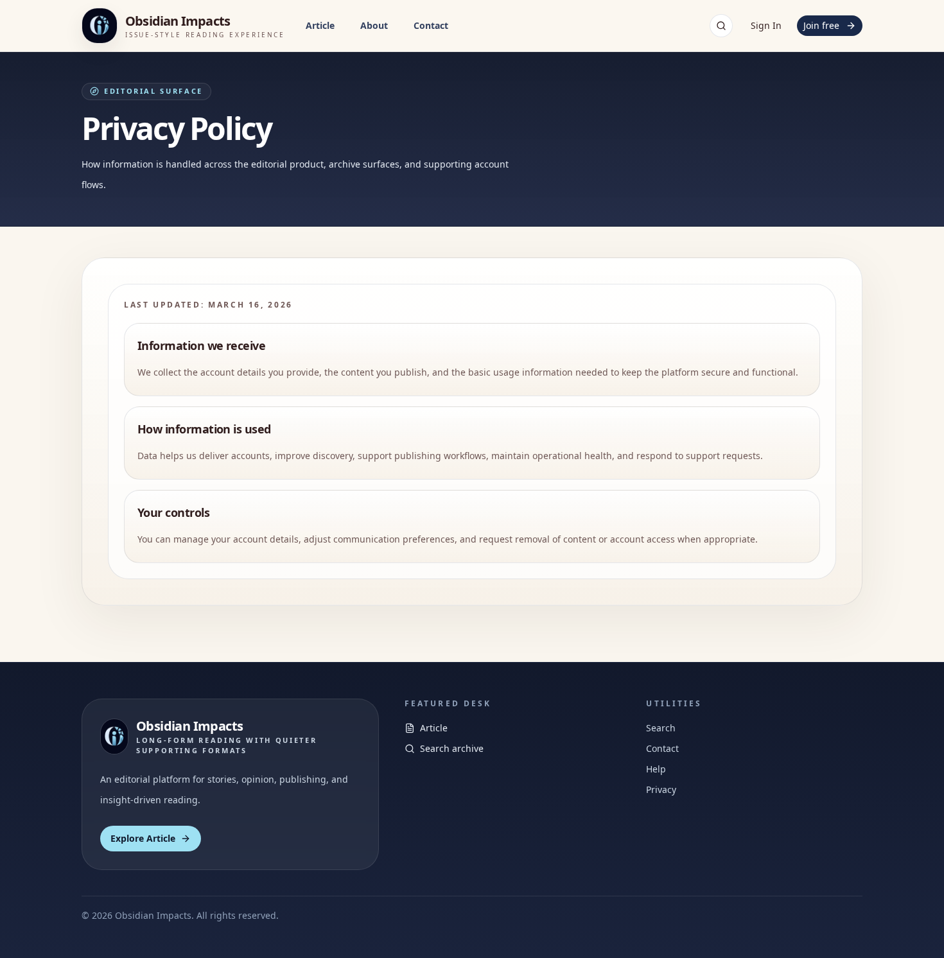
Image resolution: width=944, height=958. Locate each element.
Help (656, 769)
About (374, 25)
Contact (431, 25)
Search (661, 728)
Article (320, 25)
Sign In (766, 25)
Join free (821, 25)
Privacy (661, 789)
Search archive (452, 748)
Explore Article (142, 838)
